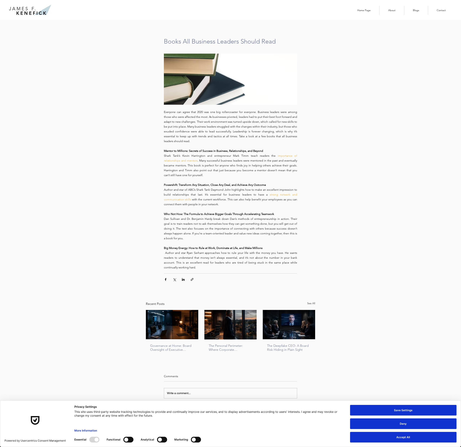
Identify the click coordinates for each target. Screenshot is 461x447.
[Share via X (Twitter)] (174, 279)
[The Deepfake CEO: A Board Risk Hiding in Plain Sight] (289, 324)
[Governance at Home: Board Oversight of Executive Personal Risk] (172, 324)
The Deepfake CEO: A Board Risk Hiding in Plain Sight (288, 348)
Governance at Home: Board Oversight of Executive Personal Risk (170, 348)
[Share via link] (192, 279)
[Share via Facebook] (165, 279)
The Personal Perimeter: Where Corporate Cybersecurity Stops (226, 348)
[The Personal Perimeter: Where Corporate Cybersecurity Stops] (230, 324)
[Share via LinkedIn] (183, 279)
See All (311, 303)
